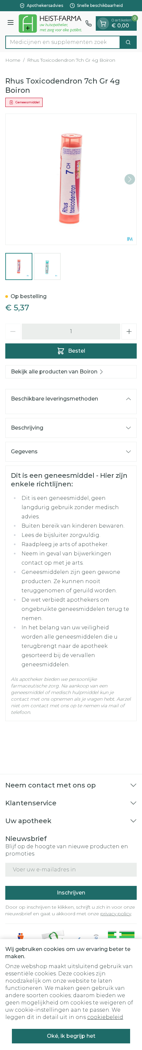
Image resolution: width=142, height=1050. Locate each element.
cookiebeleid (105, 1017)
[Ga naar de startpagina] (50, 23)
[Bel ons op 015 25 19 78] (88, 23)
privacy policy (115, 914)
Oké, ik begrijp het (71, 1036)
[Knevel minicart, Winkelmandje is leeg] (103, 23)
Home (12, 60)
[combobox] (62, 42)
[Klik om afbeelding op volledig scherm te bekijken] (71, 179)
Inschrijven (71, 893)
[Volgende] (129, 179)
